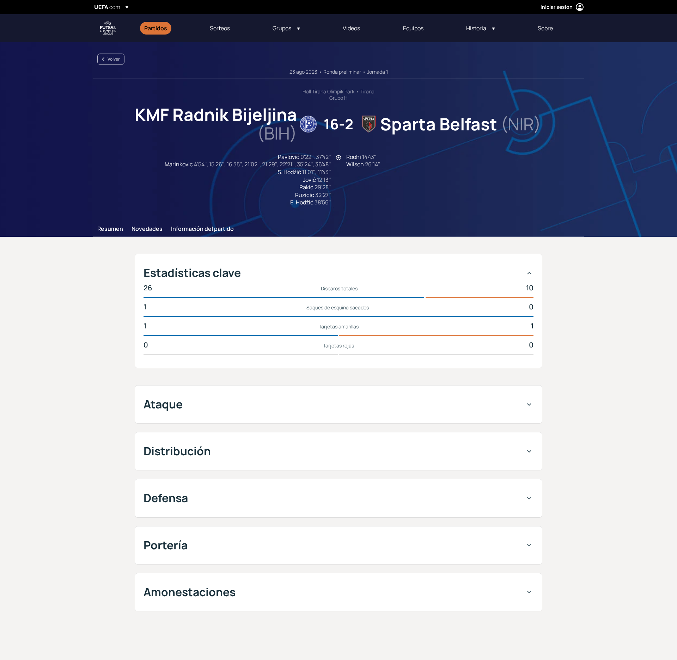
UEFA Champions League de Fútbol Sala (108, 28)
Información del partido (202, 229)
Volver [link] (114, 59)
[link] (156, 28)
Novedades (147, 229)
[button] (286, 28)
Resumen (110, 229)
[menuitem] (168, 28)
